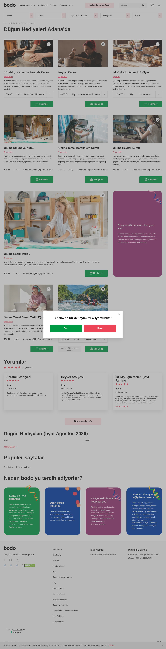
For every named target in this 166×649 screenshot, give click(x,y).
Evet (66, 328)
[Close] (119, 314)
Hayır (100, 328)
